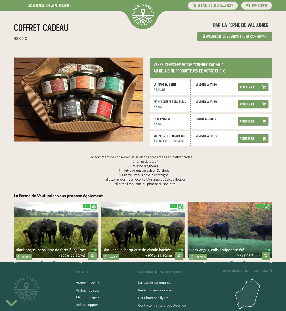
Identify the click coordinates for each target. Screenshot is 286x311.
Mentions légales (88, 297)
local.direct (87, 272)
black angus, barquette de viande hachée (137, 249)
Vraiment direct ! (88, 290)
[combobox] (247, 255)
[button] (50, 5)
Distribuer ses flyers (153, 297)
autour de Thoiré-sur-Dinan (247, 271)
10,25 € (24, 257)
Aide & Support (87, 305)
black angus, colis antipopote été (216, 249)
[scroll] (11, 302)
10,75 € (111, 257)
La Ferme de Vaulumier (244, 25)
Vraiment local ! (87, 283)
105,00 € (198, 257)
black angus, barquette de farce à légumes (51, 249)
